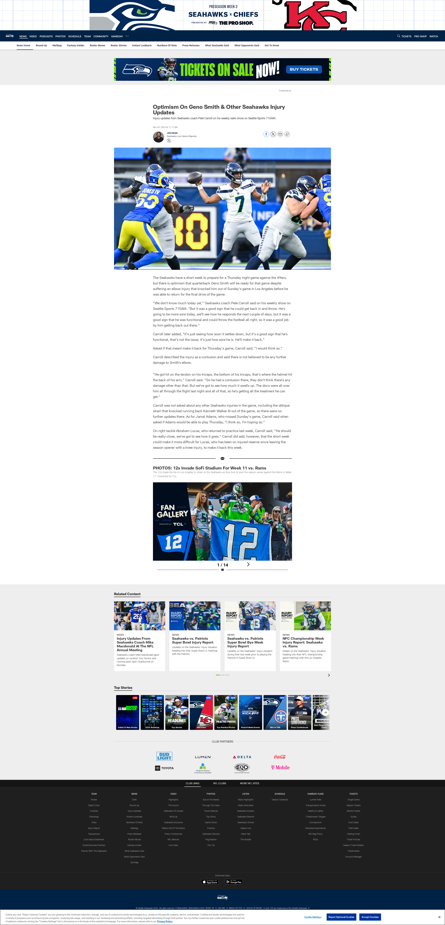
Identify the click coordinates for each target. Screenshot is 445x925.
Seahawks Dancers (211, 834)
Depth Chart (94, 805)
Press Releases (134, 834)
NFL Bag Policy (315, 834)
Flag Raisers (211, 839)
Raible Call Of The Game (173, 828)
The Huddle (245, 839)
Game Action (211, 822)
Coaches (94, 811)
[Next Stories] (325, 712)
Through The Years (211, 805)
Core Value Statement (94, 839)
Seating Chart (353, 834)
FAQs (315, 839)
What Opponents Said (134, 856)
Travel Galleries (211, 811)
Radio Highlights (245, 799)
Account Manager (353, 856)
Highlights (173, 799)
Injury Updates (134, 811)
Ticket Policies (353, 839)
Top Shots (211, 816)
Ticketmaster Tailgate (315, 816)
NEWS (134, 794)
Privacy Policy (164, 921)
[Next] (248, 564)
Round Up (134, 805)
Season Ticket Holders (353, 845)
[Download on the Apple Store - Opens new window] (210, 882)
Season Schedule (280, 799)
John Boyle (172, 133)
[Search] (398, 36)
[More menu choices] (127, 36)
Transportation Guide (315, 805)
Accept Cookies (370, 916)
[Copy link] (287, 134)
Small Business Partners (94, 845)
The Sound (173, 805)
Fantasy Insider (134, 845)
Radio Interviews (245, 805)
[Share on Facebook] (266, 136)
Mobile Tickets (353, 811)
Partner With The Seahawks (94, 851)
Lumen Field (315, 799)
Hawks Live (246, 828)
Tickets (353, 794)
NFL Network (173, 839)
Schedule (280, 794)
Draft (134, 799)
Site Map (134, 862)
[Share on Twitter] (273, 136)
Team (94, 794)
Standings (94, 816)
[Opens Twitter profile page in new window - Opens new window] (169, 141)
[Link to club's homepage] (10, 36)
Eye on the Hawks (211, 799)
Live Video (173, 845)
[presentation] (329, 675)
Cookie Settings (312, 916)
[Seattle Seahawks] (222, 898)
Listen (245, 794)
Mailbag (134, 828)
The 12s (211, 845)
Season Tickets (353, 805)
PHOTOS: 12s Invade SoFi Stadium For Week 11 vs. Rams (209, 467)
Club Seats (353, 822)
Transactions (94, 834)
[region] (222, 917)
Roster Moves (134, 839)
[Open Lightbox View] (222, 529)
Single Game (353, 799)
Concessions (315, 822)
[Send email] (280, 136)
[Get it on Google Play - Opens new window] (233, 883)
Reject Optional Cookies (341, 916)
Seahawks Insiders (245, 811)
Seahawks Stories (245, 822)
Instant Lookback (134, 816)
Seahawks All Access (173, 811)
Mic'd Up (173, 816)
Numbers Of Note (134, 822)
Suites (354, 816)
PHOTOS (211, 794)
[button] (218, 675)
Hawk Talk (245, 834)
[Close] (439, 917)
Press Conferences (173, 834)
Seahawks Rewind (245, 816)
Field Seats (354, 828)
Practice (211, 828)
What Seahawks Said (134, 851)
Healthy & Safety (315, 811)
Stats (94, 822)
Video (173, 794)
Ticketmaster (353, 851)
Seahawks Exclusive (173, 822)
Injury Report (94, 828)
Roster (94, 799)
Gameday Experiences (315, 828)
